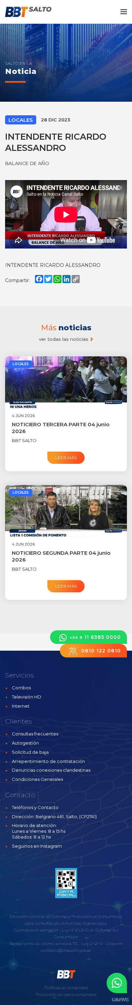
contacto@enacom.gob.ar (66, 950)
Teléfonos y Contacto (35, 807)
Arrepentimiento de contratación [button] (48, 761)
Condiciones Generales (37, 779)
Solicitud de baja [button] (30, 752)
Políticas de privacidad (66, 987)
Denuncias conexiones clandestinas (51, 770)
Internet (20, 706)
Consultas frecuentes (35, 733)
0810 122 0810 (100, 651)
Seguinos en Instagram (37, 846)
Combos (21, 687)
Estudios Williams (120, 1000)
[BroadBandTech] (33, 12)
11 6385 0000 (95, 637)
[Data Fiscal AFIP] (66, 883)
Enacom (114, 943)
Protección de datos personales (66, 994)
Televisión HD (26, 696)
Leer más (66, 457)
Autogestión (25, 743)
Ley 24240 (92, 943)
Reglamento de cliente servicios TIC (44, 943)
